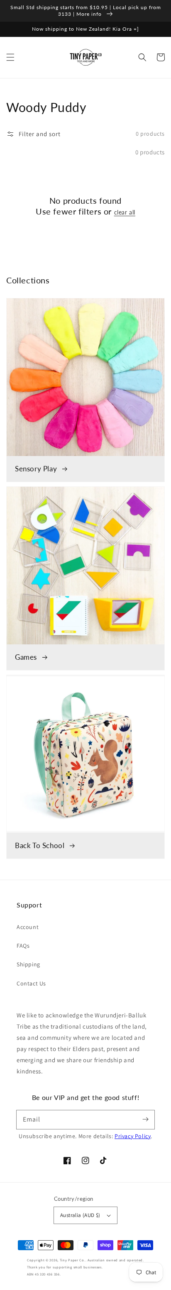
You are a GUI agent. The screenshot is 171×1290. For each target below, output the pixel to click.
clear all (124, 212)
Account (28, 927)
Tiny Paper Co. (73, 1260)
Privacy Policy (133, 1136)
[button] (10, 57)
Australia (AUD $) (80, 1215)
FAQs (23, 945)
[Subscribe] (145, 1119)
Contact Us (31, 983)
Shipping (28, 964)
